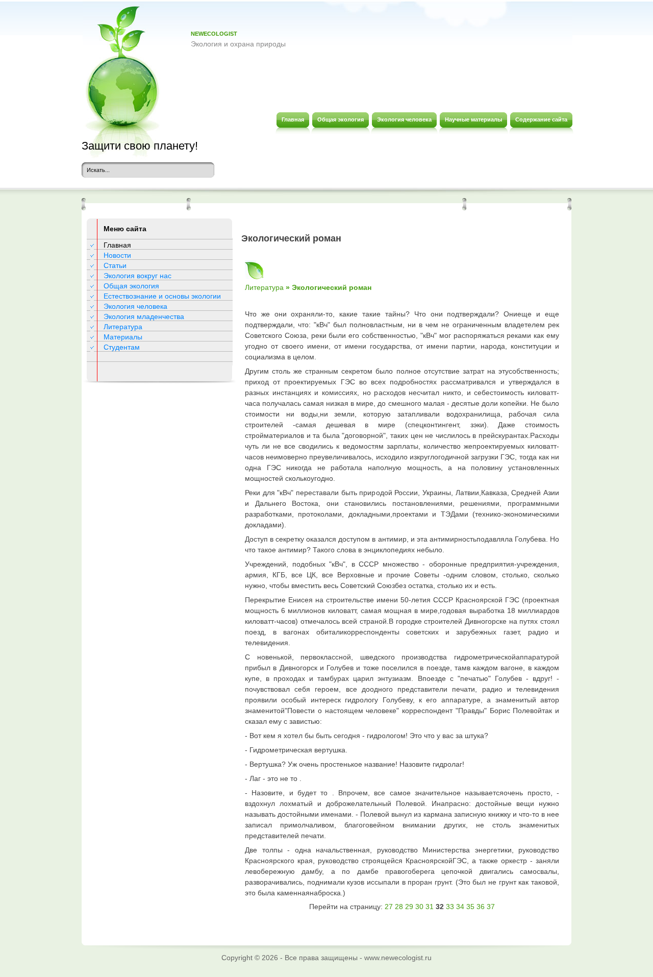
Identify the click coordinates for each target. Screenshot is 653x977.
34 (460, 906)
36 (480, 906)
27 (389, 906)
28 (399, 906)
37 (491, 906)
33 (450, 906)
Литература (123, 327)
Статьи (115, 265)
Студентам (122, 347)
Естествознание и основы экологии (162, 296)
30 (419, 906)
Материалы (123, 337)
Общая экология (131, 286)
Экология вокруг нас (137, 276)
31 (429, 906)
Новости (117, 255)
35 (470, 906)
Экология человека (135, 306)
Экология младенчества (144, 316)
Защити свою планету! (140, 145)
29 (409, 906)
